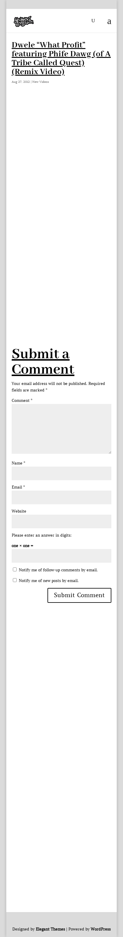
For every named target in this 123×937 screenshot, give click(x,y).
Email (18, 487)
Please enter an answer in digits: (42, 535)
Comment (22, 400)
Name (18, 463)
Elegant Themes (50, 929)
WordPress (101, 929)
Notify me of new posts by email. (49, 580)
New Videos (40, 82)
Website (19, 511)
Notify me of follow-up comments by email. (58, 570)
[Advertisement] (61, 256)
